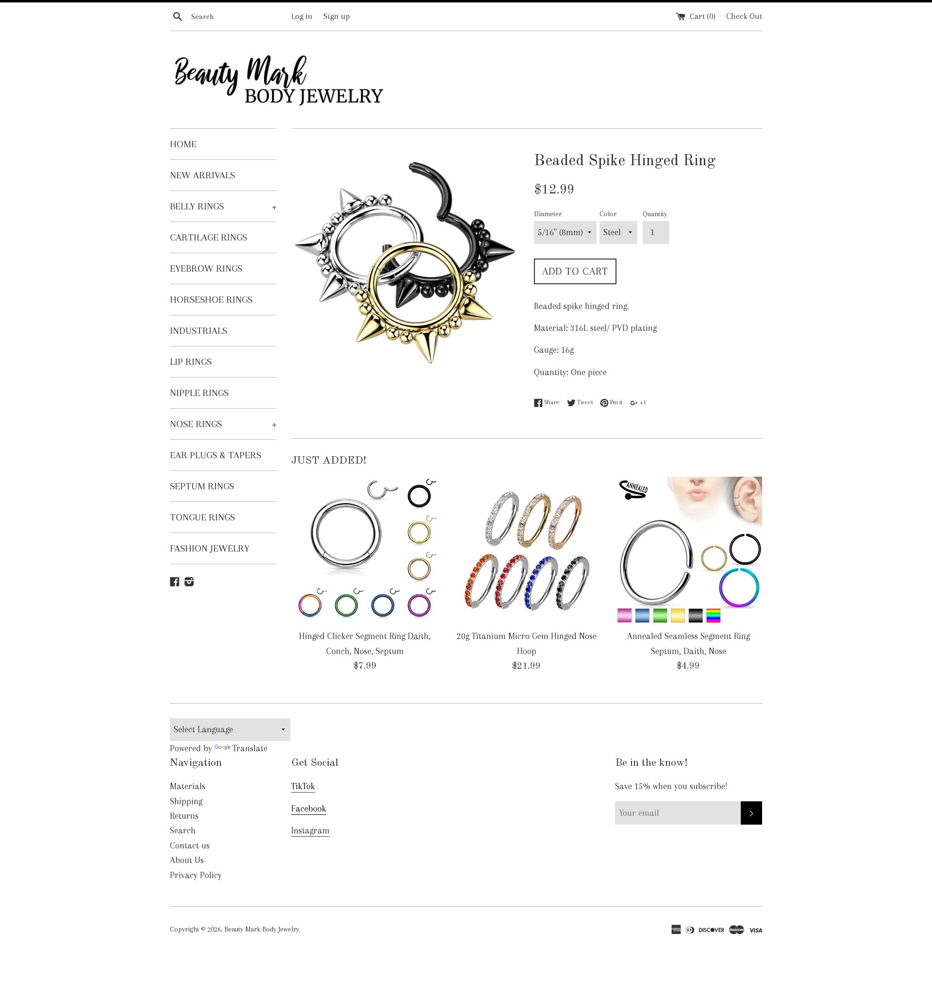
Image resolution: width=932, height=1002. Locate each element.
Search (183, 830)
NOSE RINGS (223, 424)
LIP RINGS (191, 361)
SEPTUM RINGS (202, 486)
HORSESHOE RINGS (211, 299)
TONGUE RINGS (202, 517)
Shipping (186, 801)
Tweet (584, 402)
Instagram (310, 830)
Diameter (548, 214)
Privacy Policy (196, 875)
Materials (187, 786)
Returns (184, 816)
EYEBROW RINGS (206, 268)
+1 (642, 402)
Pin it (615, 402)
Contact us (190, 845)
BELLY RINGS (223, 206)
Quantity (655, 214)
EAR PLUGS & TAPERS (215, 455)
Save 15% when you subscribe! (671, 786)
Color (607, 214)
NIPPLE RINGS (199, 392)
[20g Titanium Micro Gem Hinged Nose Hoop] (526, 550)
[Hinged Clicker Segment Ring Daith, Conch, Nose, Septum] (364, 550)
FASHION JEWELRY (210, 548)
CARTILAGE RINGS (208, 237)
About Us (187, 860)
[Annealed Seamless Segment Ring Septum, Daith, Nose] (688, 550)
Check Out (744, 16)
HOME (183, 144)
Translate (250, 748)
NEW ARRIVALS (202, 175)
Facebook (308, 808)
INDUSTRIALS (198, 330)
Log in (302, 16)
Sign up (336, 16)
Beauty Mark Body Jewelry (261, 929)
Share (551, 402)
